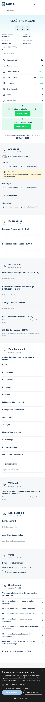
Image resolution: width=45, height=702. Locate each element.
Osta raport (22, 127)
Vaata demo (22, 113)
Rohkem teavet (36, 680)
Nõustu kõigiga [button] (12, 692)
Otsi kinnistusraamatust (17, 572)
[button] (22, 698)
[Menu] (40, 4)
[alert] (22, 685)
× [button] (42, 671)
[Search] (35, 4)
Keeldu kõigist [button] (33, 692)
